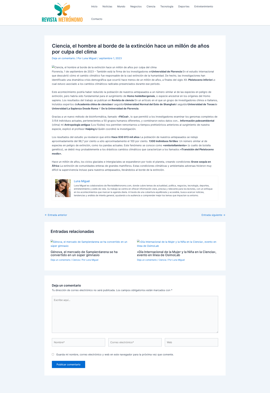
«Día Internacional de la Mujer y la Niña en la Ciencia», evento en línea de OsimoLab (176, 253)
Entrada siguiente (213, 215)
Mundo (121, 6)
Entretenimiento (203, 6)
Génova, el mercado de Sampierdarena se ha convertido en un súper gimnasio (84, 253)
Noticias (107, 6)
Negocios (136, 6)
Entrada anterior (56, 215)
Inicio (94, 6)
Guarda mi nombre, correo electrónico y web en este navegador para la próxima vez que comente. (115, 354)
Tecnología (166, 6)
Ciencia (151, 6)
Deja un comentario (63, 58)
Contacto (96, 18)
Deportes (183, 6)
